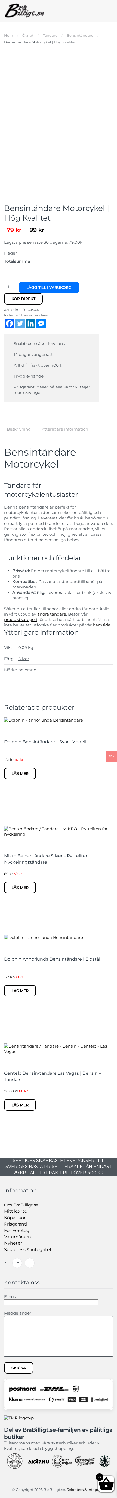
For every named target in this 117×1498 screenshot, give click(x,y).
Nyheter (13, 1243)
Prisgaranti (15, 1224)
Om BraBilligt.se (21, 1205)
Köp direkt (23, 298)
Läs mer (20, 773)
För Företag (16, 1230)
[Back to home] (24, 11)
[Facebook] (9, 323)
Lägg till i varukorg (49, 287)
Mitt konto (15, 1211)
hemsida (101, 625)
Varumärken (17, 1236)
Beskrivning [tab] (19, 429)
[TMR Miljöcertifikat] (19, 1417)
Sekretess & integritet (28, 1249)
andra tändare (51, 614)
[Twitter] (20, 323)
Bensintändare (34, 315)
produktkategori (20, 619)
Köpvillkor (15, 1217)
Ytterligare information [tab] (65, 429)
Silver (23, 658)
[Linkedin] (30, 323)
